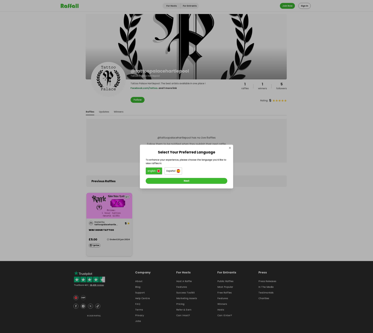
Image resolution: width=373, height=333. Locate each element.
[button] (154, 170)
